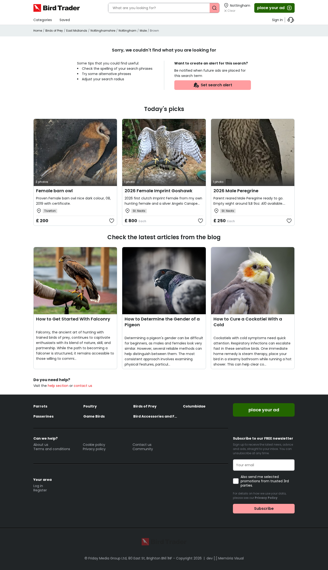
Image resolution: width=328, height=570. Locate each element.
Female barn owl (54, 191)
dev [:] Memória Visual (225, 558)
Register (40, 490)
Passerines (43, 416)
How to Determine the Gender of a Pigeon (162, 322)
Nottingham (127, 31)
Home (37, 31)
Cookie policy (94, 444)
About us (40, 444)
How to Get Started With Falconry (73, 319)
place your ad (271, 8)
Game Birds (94, 416)
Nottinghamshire (103, 31)
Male (143, 31)
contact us (83, 385)
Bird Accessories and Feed (155, 416)
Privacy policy (94, 449)
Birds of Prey (54, 31)
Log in (38, 485)
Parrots (40, 406)
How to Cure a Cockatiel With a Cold (247, 322)
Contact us (142, 444)
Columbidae (194, 406)
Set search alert (216, 85)
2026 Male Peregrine (235, 191)
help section (58, 385)
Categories (42, 19)
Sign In (277, 19)
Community (143, 449)
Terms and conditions (51, 449)
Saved (65, 19)
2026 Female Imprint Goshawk (158, 191)
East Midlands (76, 31)
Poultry (90, 406)
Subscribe (264, 508)
